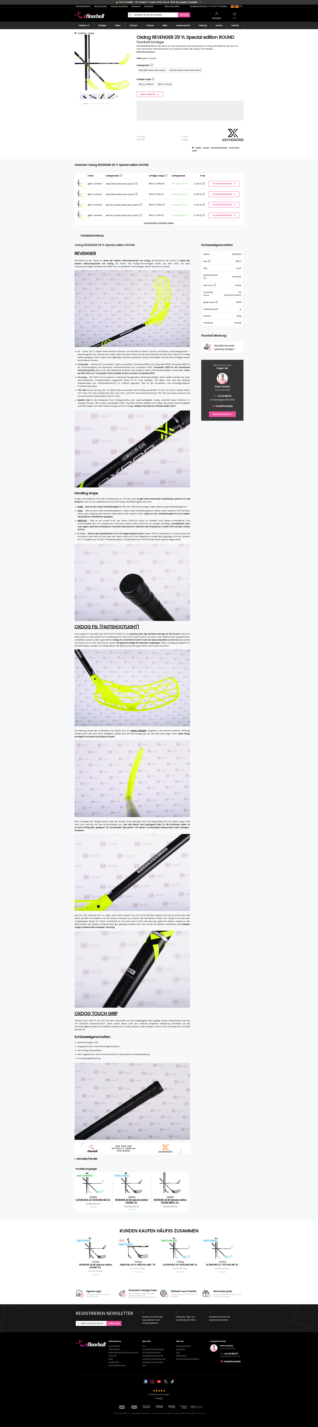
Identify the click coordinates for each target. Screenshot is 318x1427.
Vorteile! (223, 6)
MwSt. (110, 1359)
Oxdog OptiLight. (138, 730)
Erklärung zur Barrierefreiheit (187, 1359)
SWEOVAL (82, 520)
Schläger (82, 33)
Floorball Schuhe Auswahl (152, 1362)
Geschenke (148, 6)
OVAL (80, 510)
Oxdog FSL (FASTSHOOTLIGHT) (107, 627)
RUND (80, 506)
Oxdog (91, 33)
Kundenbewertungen (159, 1394)
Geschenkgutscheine (117, 1365)
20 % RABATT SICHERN (186, 2)
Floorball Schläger (219, 147)
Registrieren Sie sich (198, 6)
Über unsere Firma (183, 1346)
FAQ (144, 1346)
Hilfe (144, 1365)
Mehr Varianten (148, 94)
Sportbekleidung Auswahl (152, 1355)
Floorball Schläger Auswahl (153, 1349)
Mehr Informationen (146, 51)
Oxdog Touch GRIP (96, 1013)
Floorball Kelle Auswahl (151, 1352)
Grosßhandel (113, 1362)
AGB (177, 1352)
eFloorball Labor (100, 6)
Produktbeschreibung (92, 235)
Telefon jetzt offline (171, 6)
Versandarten (114, 1346)
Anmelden (114, 1323)
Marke (198, 147)
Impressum (136, 6)
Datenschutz (181, 1355)
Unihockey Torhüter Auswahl (153, 1359)
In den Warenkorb (222, 184)
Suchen (184, 15)
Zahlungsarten (114, 1349)
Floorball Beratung (83, 6)
